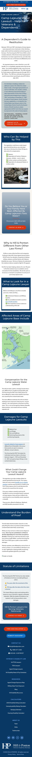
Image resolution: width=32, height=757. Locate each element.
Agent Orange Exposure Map (16, 682)
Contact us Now (15, 227)
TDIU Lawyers (16, 665)
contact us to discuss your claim (14, 123)
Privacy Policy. (12, 754)
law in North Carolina (11, 301)
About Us (16, 720)
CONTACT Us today (15, 615)
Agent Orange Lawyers (16, 669)
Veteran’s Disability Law (16, 659)
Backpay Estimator (16, 709)
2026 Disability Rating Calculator (16, 702)
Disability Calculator (15, 635)
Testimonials (16, 730)
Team (16, 723)
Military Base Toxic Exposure (16, 686)
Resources (16, 679)
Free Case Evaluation (15, 629)
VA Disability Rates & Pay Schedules (16, 672)
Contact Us (16, 643)
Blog (16, 689)
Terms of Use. (20, 754)
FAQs (16, 727)
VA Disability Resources (16, 693)
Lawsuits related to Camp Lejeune (14, 444)
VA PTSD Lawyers (16, 662)
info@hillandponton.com (16, 646)
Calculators (16, 699)
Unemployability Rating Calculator (16, 706)
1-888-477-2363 (24, 1)
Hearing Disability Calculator (16, 713)
